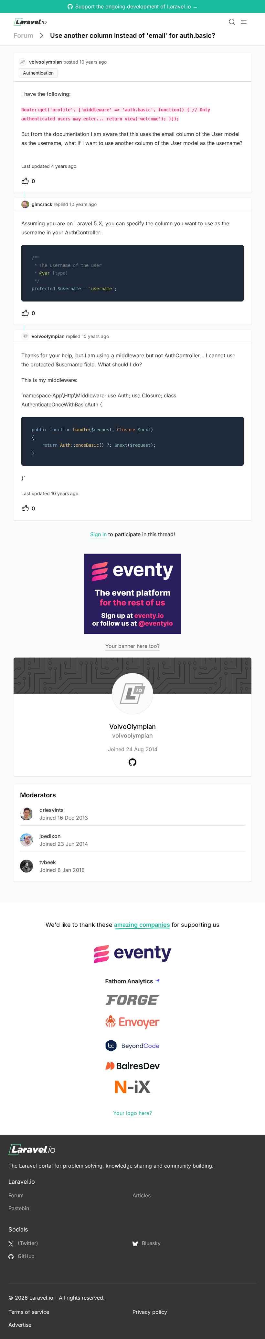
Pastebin (18, 1208)
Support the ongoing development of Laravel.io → (136, 6)
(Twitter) (27, 1243)
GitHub (25, 1256)
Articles (141, 1195)
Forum (23, 35)
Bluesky (150, 1243)
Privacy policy (149, 1312)
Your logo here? (132, 1113)
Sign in (98, 534)
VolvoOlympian (132, 731)
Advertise (19, 1325)
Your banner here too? (132, 646)
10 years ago (83, 204)
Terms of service (28, 1312)
